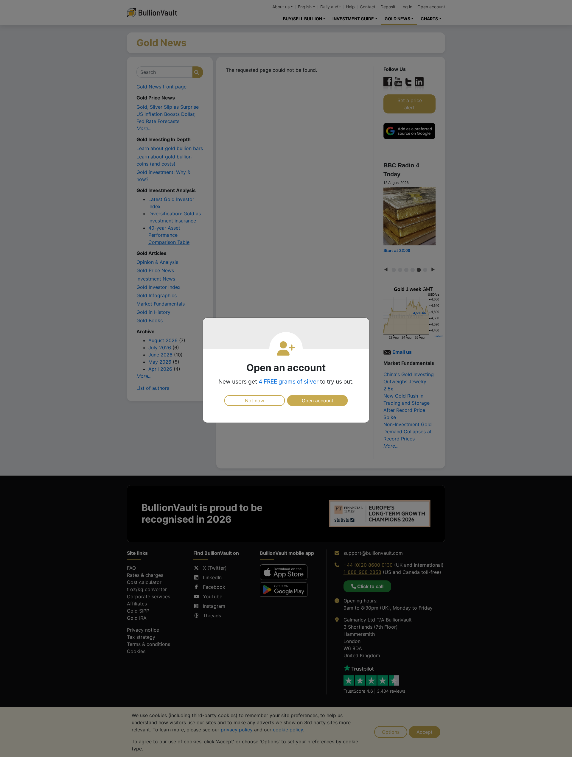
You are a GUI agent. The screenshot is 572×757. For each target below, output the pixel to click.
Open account (317, 401)
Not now (254, 401)
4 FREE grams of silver (288, 381)
